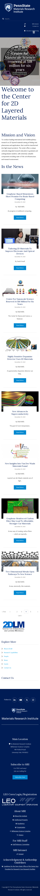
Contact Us (35, 26)
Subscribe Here (20, 777)
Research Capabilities (11, 652)
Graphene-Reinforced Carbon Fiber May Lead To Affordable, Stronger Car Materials (20, 521)
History (21, 835)
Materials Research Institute (20, 718)
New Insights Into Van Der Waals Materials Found (20, 464)
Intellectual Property (21, 820)
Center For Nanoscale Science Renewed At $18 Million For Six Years (20, 301)
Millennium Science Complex (21, 831)
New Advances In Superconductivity (19, 412)
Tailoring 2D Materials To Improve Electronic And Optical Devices (19, 251)
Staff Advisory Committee (21, 844)
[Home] (19, 710)
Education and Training (32, 30)
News (6, 660)
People (6, 656)
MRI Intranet (35, 24)
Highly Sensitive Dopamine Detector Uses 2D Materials (20, 357)
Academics (21, 823)
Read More (20, 217)
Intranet (20, 854)
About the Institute (21, 816)
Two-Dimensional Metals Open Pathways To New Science (20, 572)
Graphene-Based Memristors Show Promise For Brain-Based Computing (20, 196)
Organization (21, 827)
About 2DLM (8, 649)
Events (6, 664)
